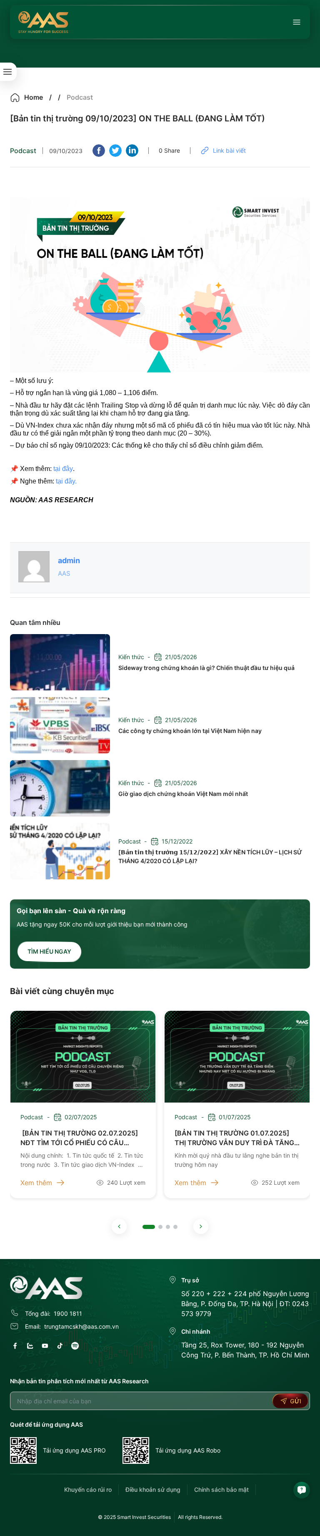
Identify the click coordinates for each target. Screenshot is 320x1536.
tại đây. (66, 481)
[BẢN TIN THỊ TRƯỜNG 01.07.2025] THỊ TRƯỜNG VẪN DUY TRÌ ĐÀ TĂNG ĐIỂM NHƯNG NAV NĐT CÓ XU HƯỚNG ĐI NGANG (234, 1138)
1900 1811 (68, 1313)
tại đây (63, 468)
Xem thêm (36, 1182)
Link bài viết (229, 150)
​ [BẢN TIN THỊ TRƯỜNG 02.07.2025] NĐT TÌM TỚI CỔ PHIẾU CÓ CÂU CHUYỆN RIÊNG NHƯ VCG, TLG (79, 1138)
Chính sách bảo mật (221, 1489)
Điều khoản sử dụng (152, 1489)
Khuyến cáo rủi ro (88, 1489)
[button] (119, 1226)
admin (69, 560)
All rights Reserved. (200, 1517)
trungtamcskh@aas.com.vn (81, 1326)
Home (33, 97)
